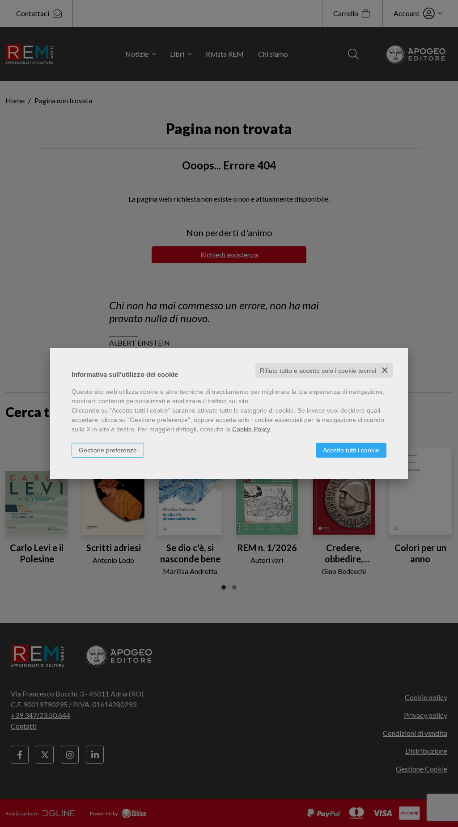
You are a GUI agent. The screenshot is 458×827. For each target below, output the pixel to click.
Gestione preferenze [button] (108, 449)
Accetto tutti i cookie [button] (351, 449)
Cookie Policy (251, 428)
